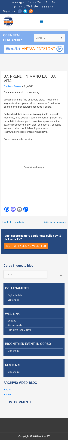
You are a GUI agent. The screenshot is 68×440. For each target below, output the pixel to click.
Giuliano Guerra (12, 86)
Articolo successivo (55, 222)
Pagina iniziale (14, 295)
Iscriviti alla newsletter (26, 245)
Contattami (13, 300)
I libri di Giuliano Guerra (19, 330)
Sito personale (14, 325)
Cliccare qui (13, 350)
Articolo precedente (13, 222)
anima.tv (11, 321)
